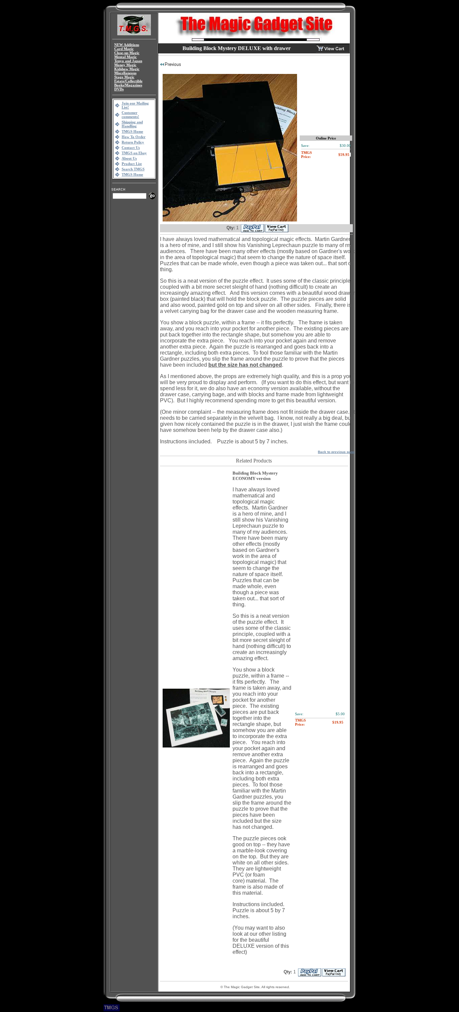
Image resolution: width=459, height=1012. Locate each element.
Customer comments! (130, 115)
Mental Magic (125, 57)
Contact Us (131, 148)
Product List (132, 164)
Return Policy (133, 142)
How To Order (133, 137)
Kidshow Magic (126, 69)
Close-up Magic (126, 53)
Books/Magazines (128, 85)
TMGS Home (132, 131)
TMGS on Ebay (134, 153)
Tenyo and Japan (128, 61)
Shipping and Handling (132, 124)
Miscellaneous (125, 73)
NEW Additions (126, 45)
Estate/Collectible (128, 81)
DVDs (119, 89)
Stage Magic (124, 77)
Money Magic (125, 65)
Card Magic (124, 49)
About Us (129, 158)
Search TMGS (133, 169)
